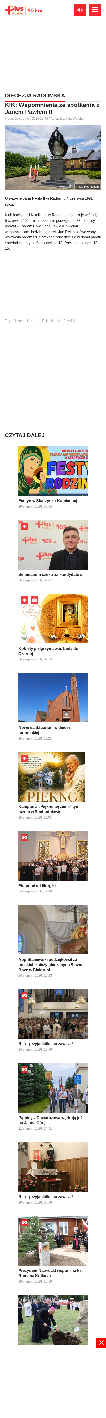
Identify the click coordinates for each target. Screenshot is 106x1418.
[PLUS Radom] (23, 9)
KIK (30, 321)
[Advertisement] (53, 55)
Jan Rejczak (45, 321)
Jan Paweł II (66, 321)
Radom (19, 321)
